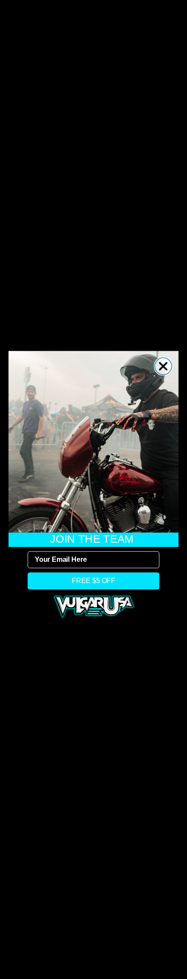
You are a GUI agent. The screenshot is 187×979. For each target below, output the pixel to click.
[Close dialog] (163, 366)
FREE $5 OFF (93, 580)
